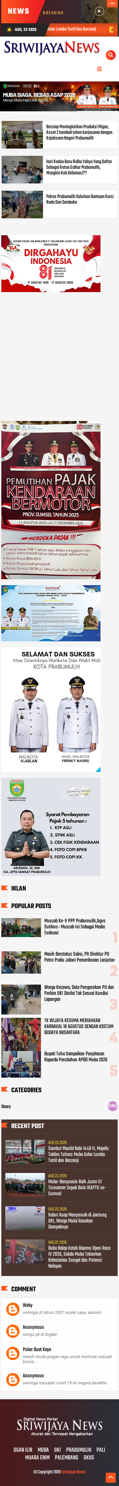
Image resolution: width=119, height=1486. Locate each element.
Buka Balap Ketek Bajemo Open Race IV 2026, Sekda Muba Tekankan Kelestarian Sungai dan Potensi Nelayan (79, 1257)
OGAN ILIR (23, 1450)
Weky (27, 1306)
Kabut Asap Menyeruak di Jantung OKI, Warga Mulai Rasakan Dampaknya (77, 1221)
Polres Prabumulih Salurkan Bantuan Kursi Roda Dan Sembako (80, 199)
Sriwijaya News (73, 1472)
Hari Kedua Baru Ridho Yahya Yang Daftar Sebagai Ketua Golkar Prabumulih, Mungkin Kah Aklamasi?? (79, 167)
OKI (57, 1450)
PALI (101, 1450)
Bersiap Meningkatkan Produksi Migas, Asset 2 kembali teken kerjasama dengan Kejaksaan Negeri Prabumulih (79, 132)
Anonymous (33, 1327)
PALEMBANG (66, 1458)
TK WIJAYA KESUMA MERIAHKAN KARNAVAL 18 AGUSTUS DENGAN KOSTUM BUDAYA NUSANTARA (78, 1026)
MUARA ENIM (37, 1458)
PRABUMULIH (78, 1450)
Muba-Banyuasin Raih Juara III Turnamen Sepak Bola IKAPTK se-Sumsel (77, 1188)
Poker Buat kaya (37, 1350)
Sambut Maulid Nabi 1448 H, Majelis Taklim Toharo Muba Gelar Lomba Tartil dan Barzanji (78, 1154)
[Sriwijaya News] (59, 1436)
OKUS (89, 1458)
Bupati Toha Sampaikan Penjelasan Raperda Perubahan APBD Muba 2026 (75, 1057)
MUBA (43, 1450)
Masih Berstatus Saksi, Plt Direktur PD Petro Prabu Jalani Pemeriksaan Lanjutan (79, 957)
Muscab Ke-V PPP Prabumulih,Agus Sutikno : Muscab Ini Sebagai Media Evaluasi (74, 927)
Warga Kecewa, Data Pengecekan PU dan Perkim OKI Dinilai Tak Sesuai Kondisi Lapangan (79, 993)
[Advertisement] (59, 358)
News (6, 1107)
